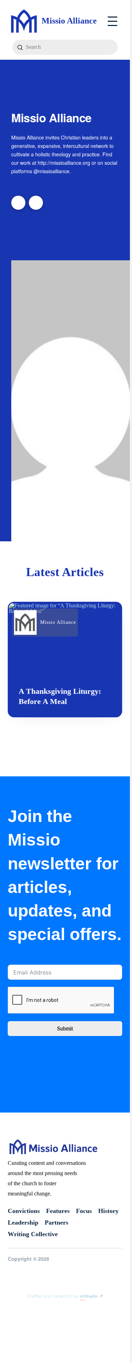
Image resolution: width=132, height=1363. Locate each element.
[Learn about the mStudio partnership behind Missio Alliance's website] (21, 1310)
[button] (112, 21)
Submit (65, 1028)
